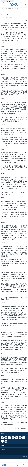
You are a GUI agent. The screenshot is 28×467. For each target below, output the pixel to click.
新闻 (2, 11)
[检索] (23, 465)
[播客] (2, 441)
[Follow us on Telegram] (20, 437)
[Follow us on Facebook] (9, 437)
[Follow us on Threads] (16, 437)
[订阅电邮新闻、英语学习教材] (5, 441)
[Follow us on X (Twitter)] (2, 437)
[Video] (10, 465)
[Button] (25, 21)
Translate (6, 3)
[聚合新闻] (23, 437)
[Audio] (17, 465)
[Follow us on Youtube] (5, 437)
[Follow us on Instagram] (13, 437)
